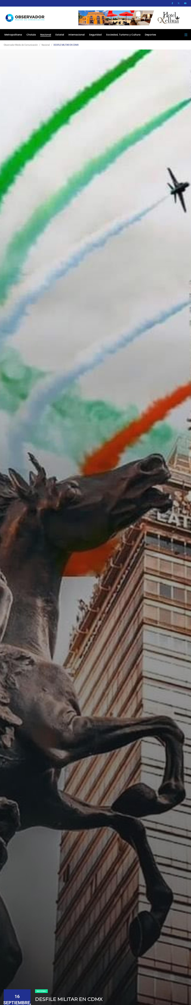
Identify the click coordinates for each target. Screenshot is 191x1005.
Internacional (76, 34)
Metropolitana (13, 34)
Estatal (60, 34)
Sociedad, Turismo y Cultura (123, 34)
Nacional (45, 34)
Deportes (150, 34)
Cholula (31, 34)
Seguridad (95, 34)
